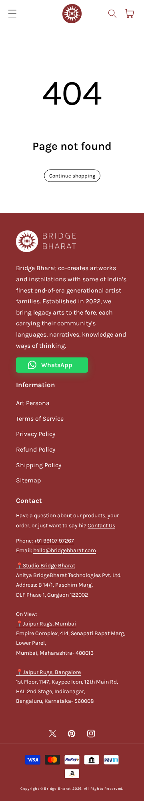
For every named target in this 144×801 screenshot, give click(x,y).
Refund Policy (35, 449)
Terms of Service (40, 418)
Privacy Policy (35, 434)
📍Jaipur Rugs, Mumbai (46, 623)
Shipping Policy (38, 465)
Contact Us (101, 525)
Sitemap (28, 480)
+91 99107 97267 (54, 540)
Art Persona (33, 403)
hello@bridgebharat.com (64, 550)
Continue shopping (72, 176)
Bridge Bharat (57, 789)
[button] (12, 13)
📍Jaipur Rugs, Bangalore (48, 672)
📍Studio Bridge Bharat (45, 565)
